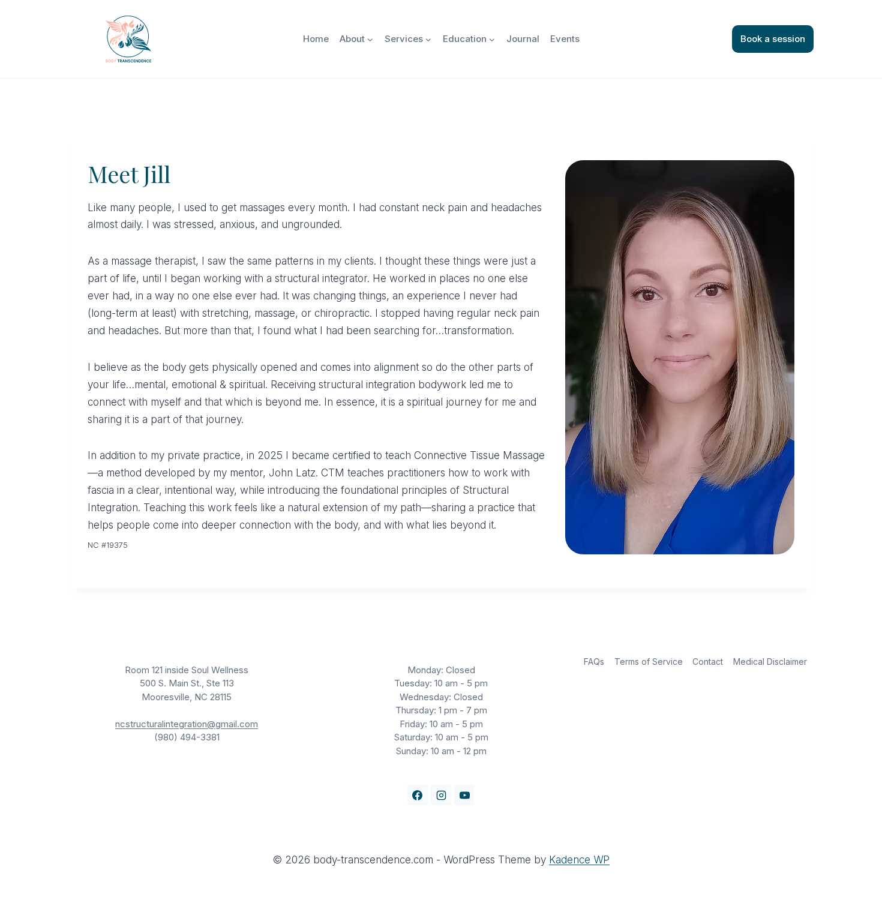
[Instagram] (441, 795)
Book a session (772, 38)
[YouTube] (464, 795)
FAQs (594, 661)
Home (316, 38)
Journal (522, 38)
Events (565, 38)
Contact (707, 661)
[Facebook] (417, 795)
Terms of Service (648, 661)
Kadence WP (579, 860)
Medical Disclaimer (770, 661)
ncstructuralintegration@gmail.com (186, 724)
